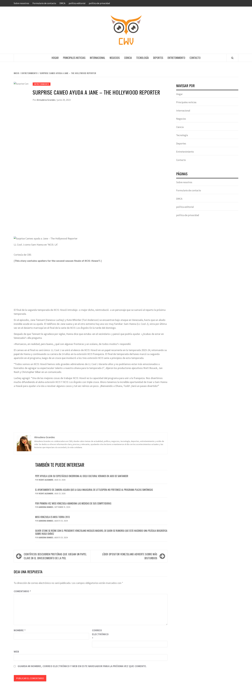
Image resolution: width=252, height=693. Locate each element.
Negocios (115, 58)
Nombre (20, 630)
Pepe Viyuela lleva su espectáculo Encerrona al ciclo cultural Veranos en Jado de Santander (81, 476)
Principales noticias (74, 58)
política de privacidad (99, 3)
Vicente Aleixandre (46, 480)
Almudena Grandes (46, 99)
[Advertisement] (90, 130)
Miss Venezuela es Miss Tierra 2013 (52, 517)
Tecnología (142, 58)
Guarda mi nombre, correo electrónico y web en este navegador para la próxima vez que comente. (82, 666)
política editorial (77, 3)
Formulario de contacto (44, 3)
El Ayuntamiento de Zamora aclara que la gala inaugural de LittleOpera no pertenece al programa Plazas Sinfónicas (94, 489)
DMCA (62, 3)
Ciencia (128, 58)
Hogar (55, 58)
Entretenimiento (176, 58)
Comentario (22, 591)
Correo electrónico (99, 634)
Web (16, 651)
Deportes (158, 58)
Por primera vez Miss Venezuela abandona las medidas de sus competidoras (73, 503)
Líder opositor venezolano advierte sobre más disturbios (129, 556)
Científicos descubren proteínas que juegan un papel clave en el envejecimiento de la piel (55, 556)
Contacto (195, 58)
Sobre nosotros (21, 3)
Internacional (97, 58)
